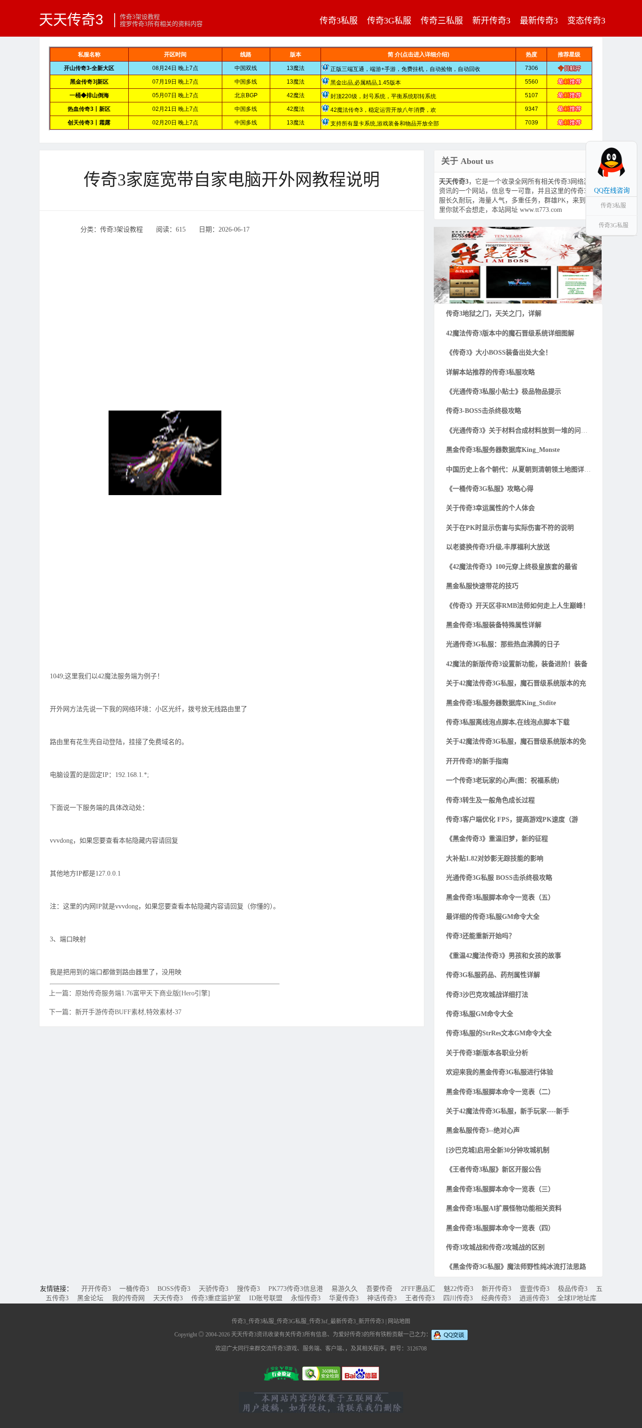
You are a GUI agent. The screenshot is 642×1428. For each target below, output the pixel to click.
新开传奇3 (491, 20)
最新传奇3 (539, 20)
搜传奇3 (248, 1288)
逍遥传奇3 (534, 1298)
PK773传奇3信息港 (295, 1288)
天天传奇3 (71, 19)
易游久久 (344, 1288)
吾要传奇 (379, 1288)
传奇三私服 (442, 20)
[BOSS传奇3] (518, 264)
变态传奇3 (586, 20)
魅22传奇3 (458, 1288)
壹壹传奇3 (534, 1288)
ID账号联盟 (265, 1298)
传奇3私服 (339, 20)
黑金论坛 (90, 1298)
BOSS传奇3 (173, 1288)
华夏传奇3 (344, 1298)
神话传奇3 (382, 1298)
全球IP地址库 (576, 1298)
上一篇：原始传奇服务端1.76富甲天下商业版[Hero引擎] (129, 993)
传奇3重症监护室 (216, 1298)
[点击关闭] (627, 141)
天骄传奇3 (213, 1288)
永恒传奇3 (306, 1298)
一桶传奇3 (134, 1288)
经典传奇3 (496, 1298)
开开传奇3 (96, 1288)
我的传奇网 (128, 1298)
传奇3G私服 (389, 20)
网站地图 (399, 1321)
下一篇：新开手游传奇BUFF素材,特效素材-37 (115, 1012)
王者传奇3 (420, 1298)
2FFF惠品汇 (418, 1288)
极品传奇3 (572, 1288)
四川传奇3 (458, 1298)
